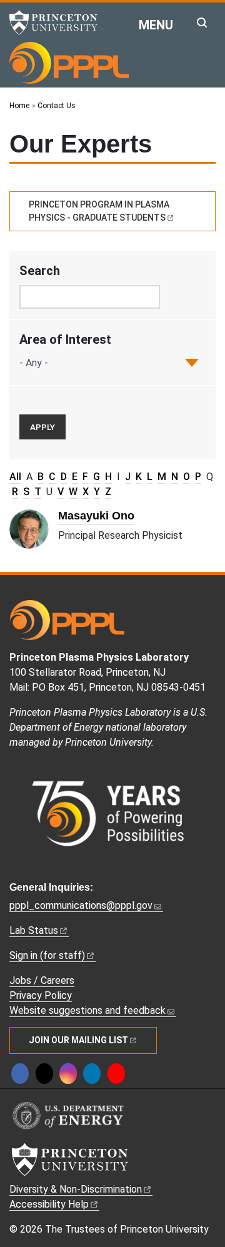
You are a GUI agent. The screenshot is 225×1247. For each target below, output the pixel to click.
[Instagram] (68, 1073)
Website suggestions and (87, 1010)
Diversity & (75, 1189)
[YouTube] (116, 1073)
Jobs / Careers (41, 980)
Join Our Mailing (78, 1040)
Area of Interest (65, 339)
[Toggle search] (202, 22)
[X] (44, 1073)
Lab (33, 930)
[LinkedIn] (92, 1073)
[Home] (69, 63)
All (15, 477)
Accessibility (49, 1204)
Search (39, 270)
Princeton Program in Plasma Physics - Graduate (99, 211)
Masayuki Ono (96, 515)
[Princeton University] (59, 22)
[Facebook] (20, 1073)
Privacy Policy (40, 995)
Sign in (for (47, 955)
